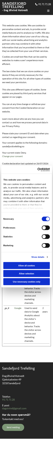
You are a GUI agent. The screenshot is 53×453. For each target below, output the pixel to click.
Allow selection (26, 273)
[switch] (46, 227)
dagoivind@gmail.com (14, 408)
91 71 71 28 (44, 4)
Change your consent (12, 156)
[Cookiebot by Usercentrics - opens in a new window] (38, 170)
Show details (37, 257)
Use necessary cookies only (26, 281)
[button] (13, 427)
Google (17, 308)
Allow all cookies (26, 265)
